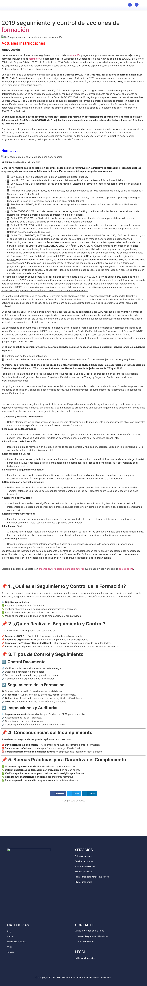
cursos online (126, 568)
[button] (143, 4)
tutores (80, 568)
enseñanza (44, 568)
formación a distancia (63, 568)
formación (15, 29)
